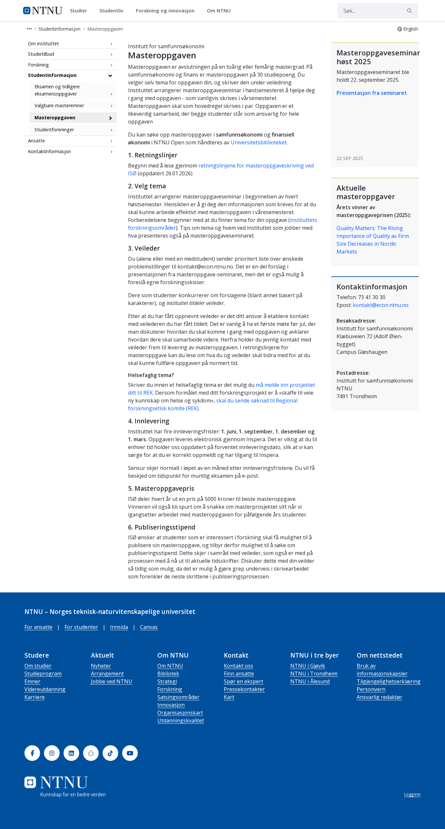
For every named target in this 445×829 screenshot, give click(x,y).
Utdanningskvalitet (180, 720)
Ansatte (36, 141)
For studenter (81, 627)
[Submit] (410, 11)
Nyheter (101, 665)
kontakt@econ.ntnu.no (381, 305)
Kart (229, 697)
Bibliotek (168, 673)
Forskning (38, 65)
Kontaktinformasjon (49, 151)
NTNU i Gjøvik (307, 665)
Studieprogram (43, 673)
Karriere (34, 697)
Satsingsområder (178, 697)
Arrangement (107, 673)
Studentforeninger (54, 129)
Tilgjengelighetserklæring (389, 681)
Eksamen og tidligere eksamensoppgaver (57, 90)
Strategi (167, 681)
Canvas (149, 627)
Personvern (371, 689)
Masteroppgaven (55, 117)
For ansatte (38, 627)
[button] (29, 28)
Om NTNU (170, 665)
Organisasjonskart (180, 712)
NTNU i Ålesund (310, 681)
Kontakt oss (238, 665)
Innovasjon (171, 704)
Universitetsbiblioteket (259, 142)
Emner (32, 681)
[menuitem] (80, 11)
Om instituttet (43, 43)
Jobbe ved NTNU (111, 681)
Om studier (37, 665)
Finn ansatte (239, 673)
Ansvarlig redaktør (379, 697)
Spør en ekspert (243, 681)
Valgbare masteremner (59, 106)
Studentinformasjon (52, 75)
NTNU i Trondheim (313, 673)
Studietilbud (41, 54)
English (410, 29)
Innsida (119, 627)
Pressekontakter (244, 689)
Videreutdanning (44, 689)
